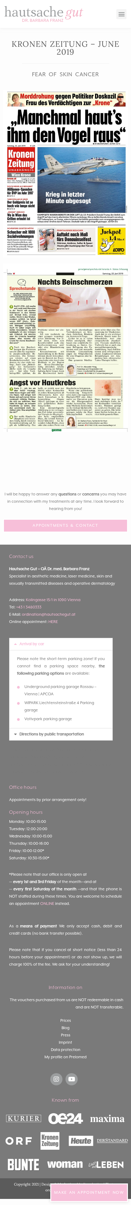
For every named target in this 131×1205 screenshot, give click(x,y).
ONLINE (47, 904)
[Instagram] (56, 1079)
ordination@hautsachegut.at (49, 614)
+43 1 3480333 (28, 607)
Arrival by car (31, 644)
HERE (53, 622)
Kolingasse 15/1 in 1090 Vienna (53, 600)
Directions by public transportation (51, 734)
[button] (121, 14)
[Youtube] (72, 1079)
